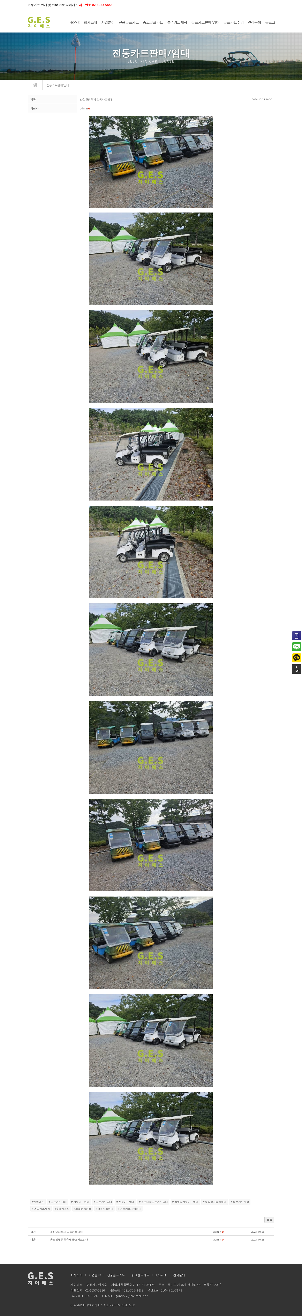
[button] (84, 108)
